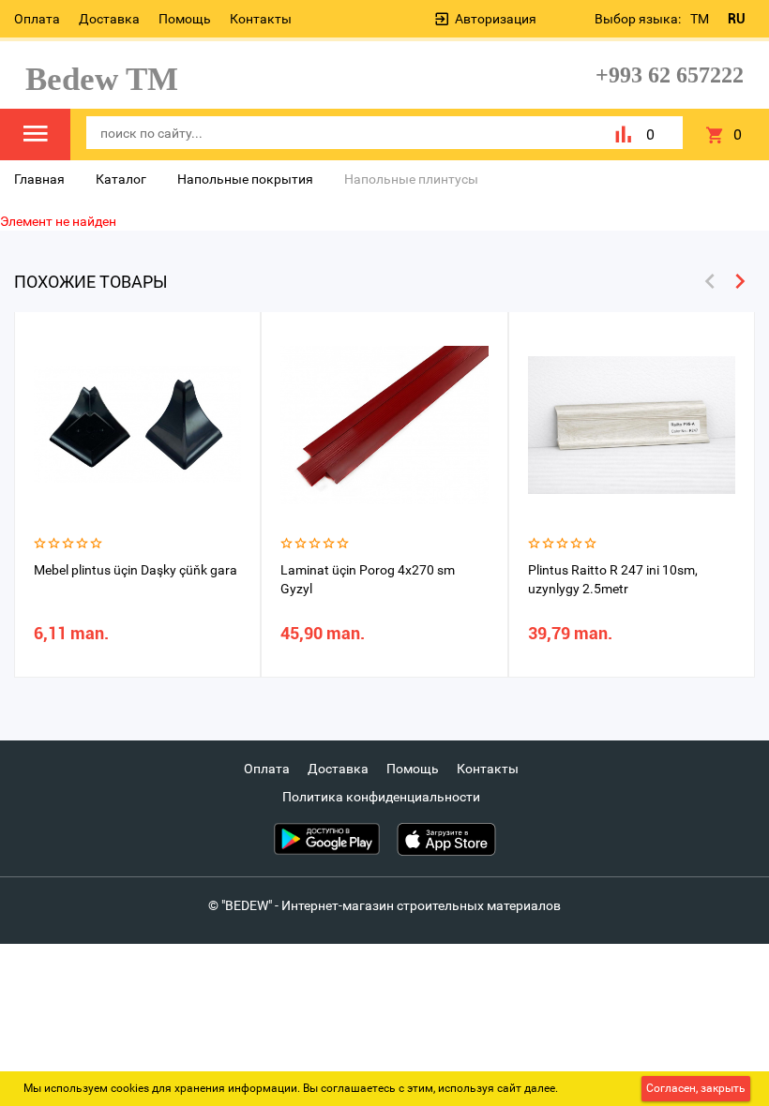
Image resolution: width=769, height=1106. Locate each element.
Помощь (184, 18)
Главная (39, 179)
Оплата (37, 18)
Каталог (121, 179)
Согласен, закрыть (696, 1088)
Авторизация (495, 18)
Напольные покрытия (245, 179)
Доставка (109, 18)
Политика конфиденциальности (381, 796)
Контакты (261, 18)
